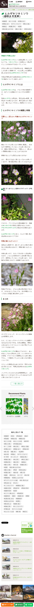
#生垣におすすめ (9, 501)
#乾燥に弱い (7, 506)
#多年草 (26, 441)
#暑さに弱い (7, 465)
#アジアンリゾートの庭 (10, 480)
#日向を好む (27, 29)
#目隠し (18, 501)
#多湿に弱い (23, 457)
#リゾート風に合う (9, 493)
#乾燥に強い (7, 459)
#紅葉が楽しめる (9, 498)
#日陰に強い (7, 472)
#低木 (26, 436)
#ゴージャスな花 (17, 509)
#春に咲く (16, 462)
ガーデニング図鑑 (10, 9)
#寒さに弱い (7, 444)
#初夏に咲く (12, 26)
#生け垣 (26, 475)
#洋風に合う (21, 21)
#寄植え (13, 454)
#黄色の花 (14, 438)
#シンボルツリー (9, 485)
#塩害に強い (16, 504)
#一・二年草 (7, 446)
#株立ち (25, 511)
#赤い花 (6, 452)
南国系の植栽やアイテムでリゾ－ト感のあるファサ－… (22, 542)
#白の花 (6, 454)
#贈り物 (18, 511)
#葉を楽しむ (7, 504)
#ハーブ (20, 475)
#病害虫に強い (20, 485)
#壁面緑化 (7, 478)
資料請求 (19, 1)
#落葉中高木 (7, 491)
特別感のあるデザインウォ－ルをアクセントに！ (22, 577)
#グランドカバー (16, 24)
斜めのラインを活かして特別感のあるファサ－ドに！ (22, 551)
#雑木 (13, 496)
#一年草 (6, 457)
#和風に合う (5, 24)
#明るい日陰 (25, 446)
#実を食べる (7, 483)
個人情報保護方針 (16, 602)
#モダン (15, 483)
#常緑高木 (20, 493)
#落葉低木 (19, 498)
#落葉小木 (20, 496)
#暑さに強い (18, 29)
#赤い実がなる (24, 480)
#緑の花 (15, 472)
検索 (11, 1)
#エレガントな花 (9, 511)
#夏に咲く (14, 452)
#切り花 (15, 465)
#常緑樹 (6, 438)
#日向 (12, 436)
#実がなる (12, 475)
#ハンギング (14, 457)
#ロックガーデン (18, 506)
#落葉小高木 (7, 488)
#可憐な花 (7, 509)
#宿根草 (4, 21)
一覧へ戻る (17, 383)
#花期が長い (7, 462)
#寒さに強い (26, 24)
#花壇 (19, 26)
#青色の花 (26, 449)
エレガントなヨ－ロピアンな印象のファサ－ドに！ (22, 560)
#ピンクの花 (12, 21)
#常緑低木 (19, 436)
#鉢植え (4, 26)
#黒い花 (22, 472)
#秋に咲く (16, 446)
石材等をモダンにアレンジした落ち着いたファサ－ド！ (22, 569)
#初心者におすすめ (7, 29)
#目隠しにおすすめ (17, 478)
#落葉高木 (7, 496)
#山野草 (21, 452)
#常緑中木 (16, 488)
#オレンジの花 (17, 441)
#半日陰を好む (17, 444)
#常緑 (15, 470)
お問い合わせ (27, 602)
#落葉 (5, 475)
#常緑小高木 (25, 488)
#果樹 (27, 496)
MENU (30, 1)
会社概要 (6, 602)
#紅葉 (15, 491)
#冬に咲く (16, 459)
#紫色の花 (22, 438)
